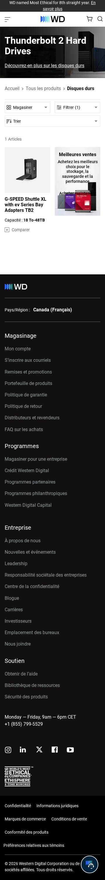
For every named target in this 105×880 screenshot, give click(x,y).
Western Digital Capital (28, 505)
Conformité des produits (26, 832)
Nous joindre (18, 644)
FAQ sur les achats (24, 429)
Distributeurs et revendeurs (32, 417)
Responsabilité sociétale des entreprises (46, 575)
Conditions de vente (69, 819)
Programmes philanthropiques (36, 493)
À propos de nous (23, 540)
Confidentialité (18, 805)
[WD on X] (39, 750)
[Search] (100, 18)
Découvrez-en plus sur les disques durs (44, 65)
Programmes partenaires (30, 482)
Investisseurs (18, 621)
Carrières (14, 609)
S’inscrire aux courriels (28, 360)
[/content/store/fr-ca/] (53, 19)
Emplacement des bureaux (32, 632)
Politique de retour (23, 406)
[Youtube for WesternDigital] (70, 750)
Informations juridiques (57, 805)
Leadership (16, 563)
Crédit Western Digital (27, 470)
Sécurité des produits (26, 697)
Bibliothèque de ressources (32, 685)
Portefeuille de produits (28, 383)
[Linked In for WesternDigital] (23, 750)
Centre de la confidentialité (32, 586)
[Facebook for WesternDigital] (55, 750)
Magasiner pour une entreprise (36, 459)
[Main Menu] (8, 19)
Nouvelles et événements (30, 552)
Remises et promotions (28, 372)
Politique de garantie (26, 395)
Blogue (12, 598)
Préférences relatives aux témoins (34, 845)
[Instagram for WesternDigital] (8, 750)
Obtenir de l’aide (21, 674)
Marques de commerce (25, 819)
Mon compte (18, 349)
